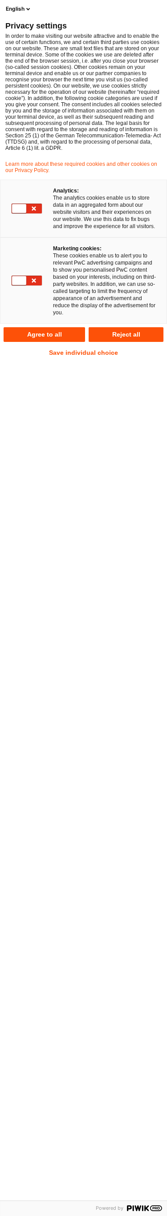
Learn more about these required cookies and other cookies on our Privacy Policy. (81, 167)
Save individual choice (83, 352)
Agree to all (44, 334)
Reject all (126, 334)
